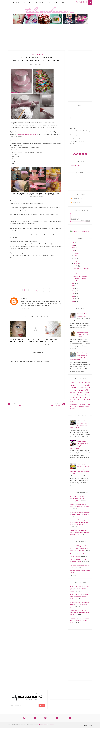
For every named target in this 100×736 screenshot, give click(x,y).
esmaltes (73, 399)
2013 (73, 293)
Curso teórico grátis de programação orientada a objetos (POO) (77, 498)
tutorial (87, 393)
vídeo (87, 390)
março (75, 261)
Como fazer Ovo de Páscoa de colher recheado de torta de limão (79, 597)
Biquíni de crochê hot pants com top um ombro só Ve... (82, 271)
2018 (73, 250)
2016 (73, 286)
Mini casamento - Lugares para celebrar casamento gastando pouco (79, 604)
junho (75, 255)
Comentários (76, 202)
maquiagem (79, 397)
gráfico (78, 399)
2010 (73, 301)
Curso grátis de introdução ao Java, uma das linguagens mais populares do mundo (79, 522)
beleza (73, 382)
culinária (83, 399)
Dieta (35, 2)
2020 (73, 245)
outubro (76, 253)
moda (87, 385)
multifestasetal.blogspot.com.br (27, 134)
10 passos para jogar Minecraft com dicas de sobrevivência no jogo (79, 620)
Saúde (41, 2)
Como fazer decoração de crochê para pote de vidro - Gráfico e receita (79, 589)
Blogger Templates (43, 724)
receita (79, 393)
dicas (80, 390)
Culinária (16, 2)
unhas (72, 395)
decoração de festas (36, 54)
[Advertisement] (50, 39)
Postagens (75, 199)
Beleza (29, 2)
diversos (74, 385)
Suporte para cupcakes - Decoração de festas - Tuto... (81, 278)
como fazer (84, 382)
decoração (82, 404)
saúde (72, 393)
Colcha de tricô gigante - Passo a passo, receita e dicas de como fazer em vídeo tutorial (79, 548)
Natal (88, 399)
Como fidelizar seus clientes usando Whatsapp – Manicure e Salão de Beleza (79, 532)
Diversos (48, 2)
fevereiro (76, 263)
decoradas (73, 404)
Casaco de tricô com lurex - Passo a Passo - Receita (83, 334)
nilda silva (25, 298)
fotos (72, 397)
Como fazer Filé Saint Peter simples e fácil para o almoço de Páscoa (79, 612)
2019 (73, 248)
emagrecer (87, 406)
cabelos (80, 395)
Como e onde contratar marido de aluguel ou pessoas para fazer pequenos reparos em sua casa (80, 468)
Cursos (68, 2)
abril (75, 258)
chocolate (79, 406)
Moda (23, 2)
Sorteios (56, 2)
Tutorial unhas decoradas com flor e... (35, 342)
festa (88, 404)
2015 (73, 288)
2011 (73, 299)
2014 (73, 291)
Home (9, 2)
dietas (88, 402)
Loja (62, 2)
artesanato (80, 402)
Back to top (87, 725)
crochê (87, 395)
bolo (83, 406)
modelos (87, 397)
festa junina (73, 408)
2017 (73, 283)
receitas (74, 387)
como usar (73, 406)
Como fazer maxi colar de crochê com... (51, 342)
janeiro (76, 266)
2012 (73, 296)
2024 (73, 243)
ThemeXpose (51, 724)
